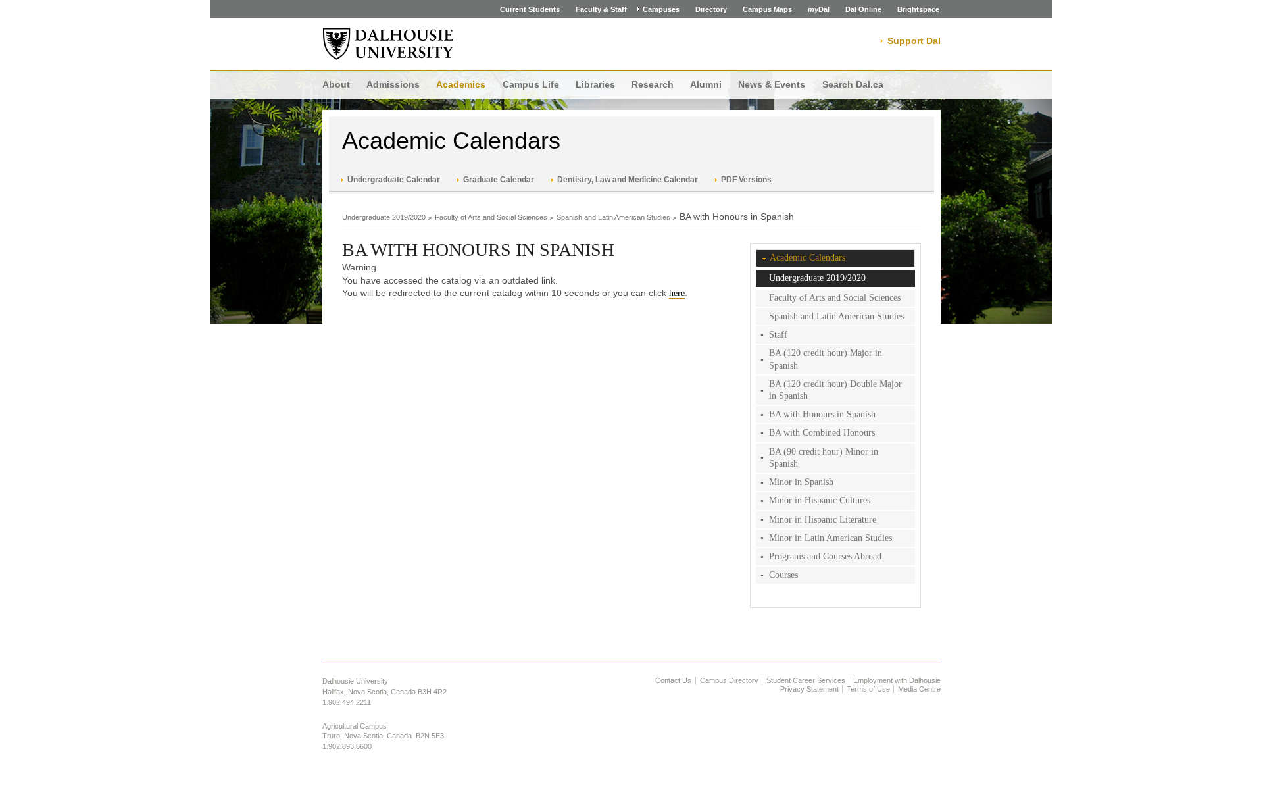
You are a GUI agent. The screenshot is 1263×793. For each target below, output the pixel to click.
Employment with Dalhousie (897, 680)
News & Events (771, 84)
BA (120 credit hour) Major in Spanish (825, 359)
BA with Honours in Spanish (822, 414)
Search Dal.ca (852, 84)
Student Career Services (805, 680)
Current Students (530, 9)
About (336, 84)
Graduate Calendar (498, 179)
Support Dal (914, 41)
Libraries (595, 84)
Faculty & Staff (601, 9)
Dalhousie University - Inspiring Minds (388, 44)
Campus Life (531, 84)
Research (653, 84)
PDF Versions (746, 179)
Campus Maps (767, 9)
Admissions (393, 84)
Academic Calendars (451, 140)
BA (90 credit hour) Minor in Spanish (823, 458)
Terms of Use (868, 689)
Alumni (706, 84)
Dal (819, 9)
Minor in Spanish (801, 482)
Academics (460, 84)
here (677, 293)
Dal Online (863, 9)
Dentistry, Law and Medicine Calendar (627, 179)
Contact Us (673, 680)
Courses (783, 575)
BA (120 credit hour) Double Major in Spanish (835, 390)
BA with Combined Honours (822, 433)
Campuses (661, 9)
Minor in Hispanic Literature (822, 519)
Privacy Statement (809, 689)
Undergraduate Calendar (393, 179)
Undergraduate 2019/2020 (384, 217)
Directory (711, 9)
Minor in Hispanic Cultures (819, 500)
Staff (778, 335)
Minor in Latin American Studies (830, 538)
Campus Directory (729, 680)
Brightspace (918, 9)
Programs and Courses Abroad (825, 556)
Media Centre (919, 689)
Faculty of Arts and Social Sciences (491, 217)
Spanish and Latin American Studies (613, 217)
